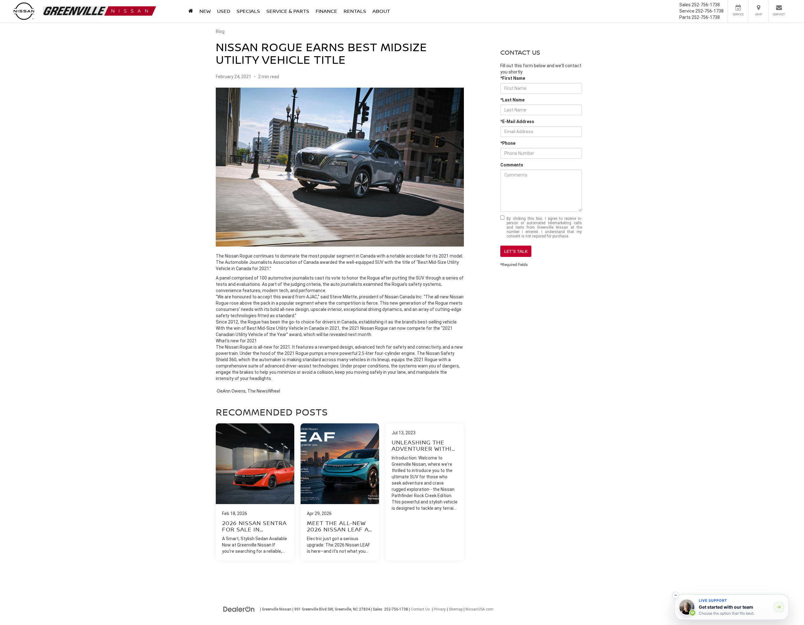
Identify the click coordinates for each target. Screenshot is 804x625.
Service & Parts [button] (287, 11)
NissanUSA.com (479, 609)
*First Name (512, 78)
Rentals (355, 11)
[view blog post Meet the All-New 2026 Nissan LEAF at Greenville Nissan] (340, 492)
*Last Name (512, 99)
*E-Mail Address (517, 121)
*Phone (507, 143)
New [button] (205, 11)
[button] (675, 595)
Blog (220, 31)
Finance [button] (326, 11)
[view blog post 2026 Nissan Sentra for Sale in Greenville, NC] (255, 492)
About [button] (381, 11)
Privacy (440, 609)
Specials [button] (248, 11)
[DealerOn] (239, 608)
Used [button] (223, 11)
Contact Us (420, 609)
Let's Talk (516, 251)
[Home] (190, 11)
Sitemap (456, 609)
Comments (511, 164)
